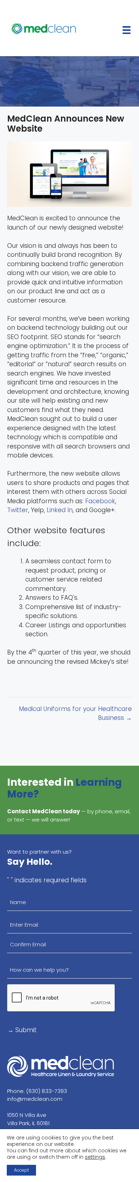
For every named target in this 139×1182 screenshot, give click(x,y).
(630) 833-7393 (46, 1091)
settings (95, 1157)
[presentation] (61, 998)
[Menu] (126, 29)
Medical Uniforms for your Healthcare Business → (75, 713)
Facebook (100, 501)
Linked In (60, 510)
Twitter (17, 510)
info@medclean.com (34, 1099)
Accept (21, 1170)
